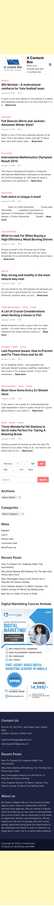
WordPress (19, 846)
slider (33, 307)
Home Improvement (10, 307)
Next (30, 469)
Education (6, 153)
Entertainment (8, 386)
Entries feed (7, 539)
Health (4, 271)
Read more (11, 105)
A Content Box (27, 843)
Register (5, 530)
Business (5, 347)
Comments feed (9, 543)
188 (5, 469)
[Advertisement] (27, 27)
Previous (8, 463)
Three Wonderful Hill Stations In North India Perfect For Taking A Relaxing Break (23, 430)
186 (32, 463)
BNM (31, 846)
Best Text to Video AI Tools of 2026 (19, 593)
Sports (5, 81)
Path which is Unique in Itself (21, 196)
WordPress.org (8, 547)
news (25, 307)
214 (21, 469)
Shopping (6, 117)
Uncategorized (9, 232)
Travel (20, 423)
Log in (4, 534)
